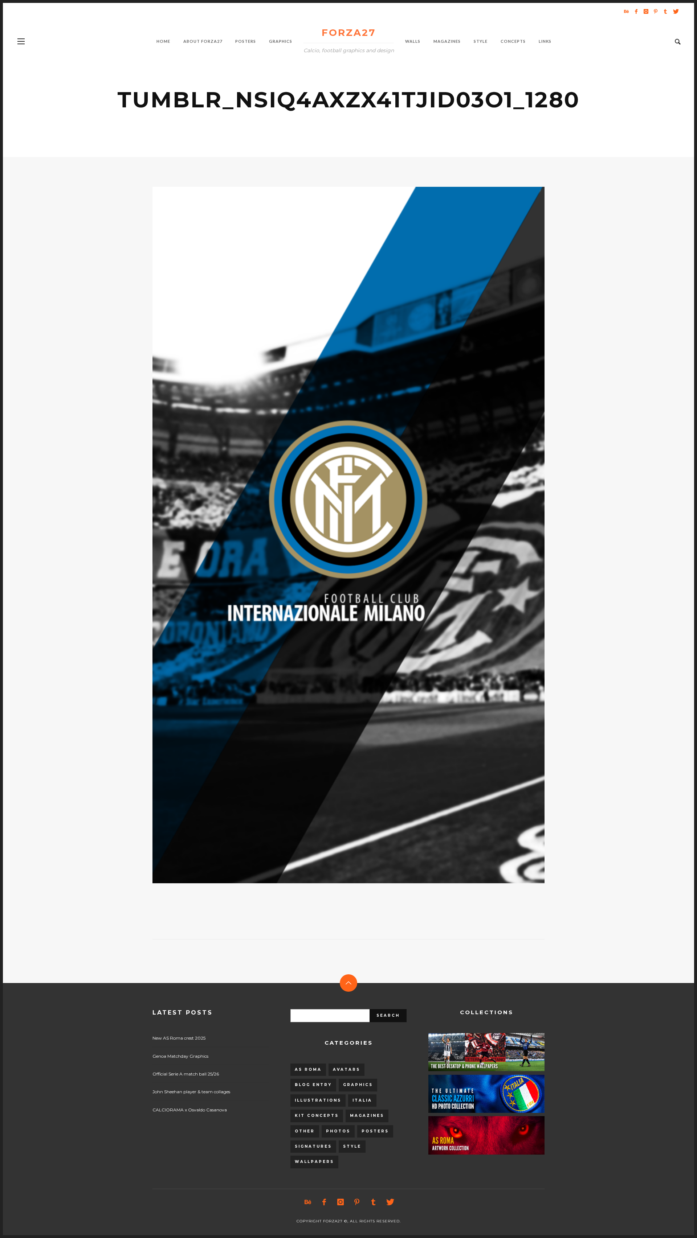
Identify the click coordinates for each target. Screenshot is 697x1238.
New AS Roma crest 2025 (178, 1038)
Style (352, 1146)
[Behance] (626, 11)
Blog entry (313, 1084)
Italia (362, 1100)
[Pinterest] (655, 11)
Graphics (358, 1084)
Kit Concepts (317, 1115)
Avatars (346, 1069)
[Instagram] (645, 11)
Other (305, 1131)
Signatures (313, 1146)
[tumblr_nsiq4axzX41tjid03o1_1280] (336, 535)
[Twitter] (675, 11)
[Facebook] (636, 11)
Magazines (367, 1115)
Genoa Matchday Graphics (180, 1056)
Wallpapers (314, 1161)
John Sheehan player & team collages (191, 1091)
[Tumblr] (665, 11)
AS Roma (308, 1069)
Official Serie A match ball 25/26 (185, 1074)
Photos (338, 1131)
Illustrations (318, 1100)
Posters (375, 1131)
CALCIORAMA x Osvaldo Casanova (189, 1109)
